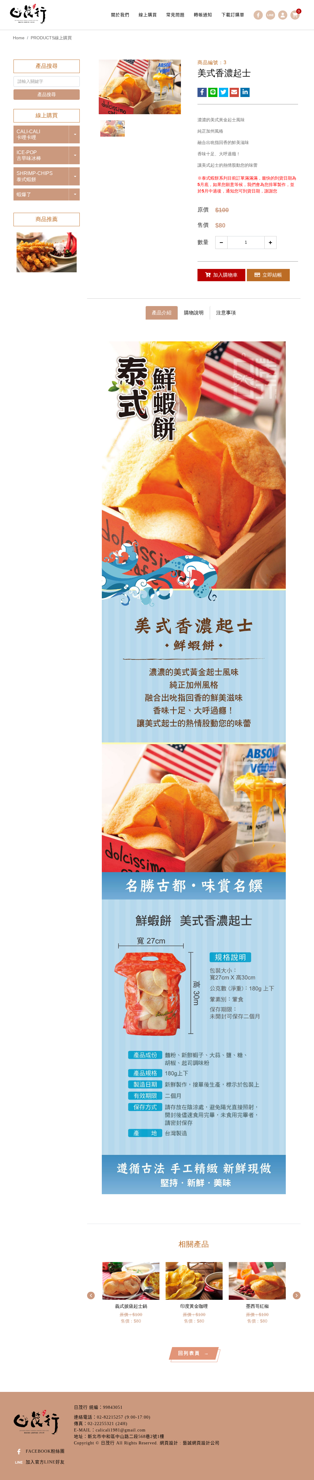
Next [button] (297, 1295)
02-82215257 (110, 1417)
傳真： (81, 1423)
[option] (46, 252)
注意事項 (226, 312)
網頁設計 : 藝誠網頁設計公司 (190, 1443)
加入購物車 (225, 275)
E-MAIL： (85, 1430)
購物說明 (194, 312)
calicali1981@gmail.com (121, 1430)
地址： (81, 1436)
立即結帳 (272, 275)
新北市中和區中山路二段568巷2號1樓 (126, 1436)
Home (19, 37)
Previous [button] (91, 1295)
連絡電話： (85, 1417)
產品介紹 (161, 312)
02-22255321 (101, 1423)
